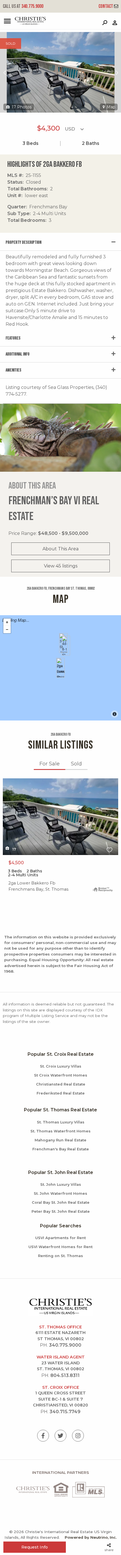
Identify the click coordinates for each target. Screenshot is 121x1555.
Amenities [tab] (13, 370)
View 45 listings (60, 566)
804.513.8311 (65, 1375)
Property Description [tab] (23, 242)
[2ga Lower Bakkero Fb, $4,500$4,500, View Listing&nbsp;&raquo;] (60, 668)
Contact (106, 6)
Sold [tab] (76, 764)
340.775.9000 (23, 6)
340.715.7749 (65, 1411)
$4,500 (16, 862)
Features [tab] (13, 338)
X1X (7, 781)
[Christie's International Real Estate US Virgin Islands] (24, 23)
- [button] (7, 629)
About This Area (60, 548)
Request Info (34, 1547)
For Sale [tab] (49, 764)
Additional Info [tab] (18, 354)
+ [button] (7, 622)
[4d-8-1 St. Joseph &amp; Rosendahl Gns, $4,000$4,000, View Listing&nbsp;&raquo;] (66, 645)
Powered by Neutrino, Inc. (90, 1537)
